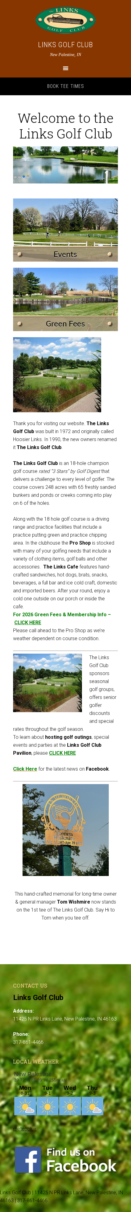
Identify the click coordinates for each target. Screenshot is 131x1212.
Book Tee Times (65, 86)
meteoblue (24, 1129)
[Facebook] (65, 1172)
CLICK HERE (27, 622)
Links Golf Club (65, 44)
